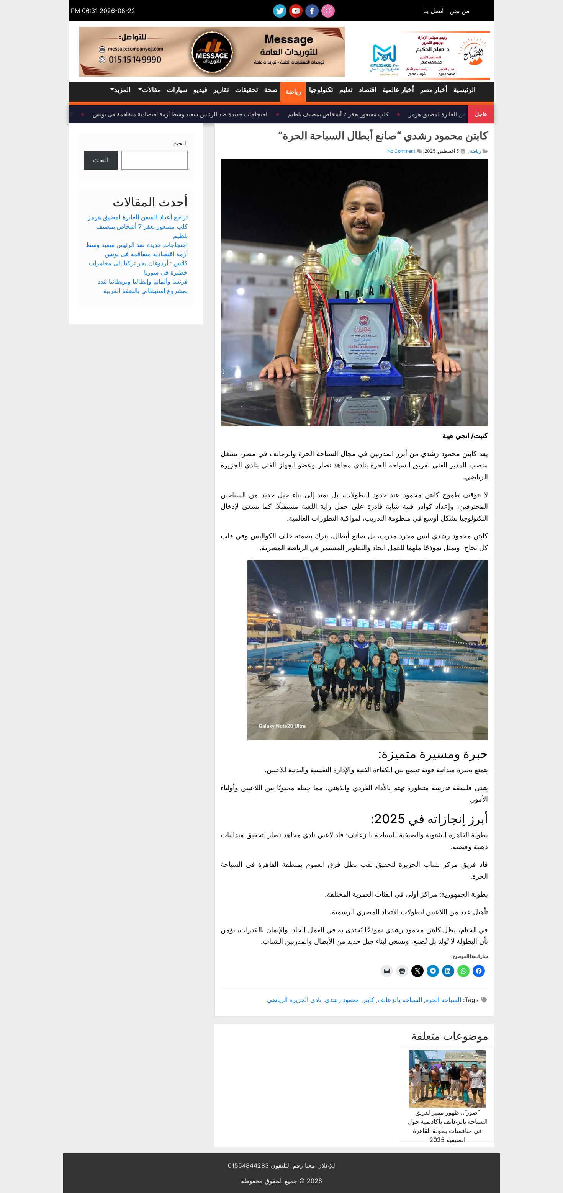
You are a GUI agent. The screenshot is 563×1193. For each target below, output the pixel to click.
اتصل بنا (433, 11)
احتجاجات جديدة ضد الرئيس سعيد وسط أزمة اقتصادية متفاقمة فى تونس (187, 114)
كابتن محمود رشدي (349, 999)
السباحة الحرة (443, 999)
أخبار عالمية (398, 89)
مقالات (151, 89)
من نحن (460, 11)
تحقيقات (246, 89)
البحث (180, 143)
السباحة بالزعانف (400, 999)
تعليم (346, 89)
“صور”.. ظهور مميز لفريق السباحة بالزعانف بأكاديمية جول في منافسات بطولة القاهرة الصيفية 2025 (448, 1126)
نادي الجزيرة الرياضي (294, 999)
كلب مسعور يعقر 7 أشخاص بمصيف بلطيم (345, 114)
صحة (270, 89)
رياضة (293, 91)
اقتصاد (367, 89)
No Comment (401, 151)
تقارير (221, 89)
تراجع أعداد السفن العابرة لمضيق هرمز (462, 114)
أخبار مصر (433, 89)
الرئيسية (464, 89)
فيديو (200, 89)
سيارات (177, 89)
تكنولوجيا (321, 89)
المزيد (122, 89)
